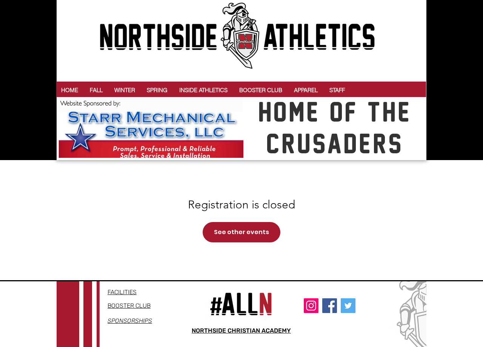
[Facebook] (329, 305)
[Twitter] (348, 305)
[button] (96, 90)
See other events (241, 232)
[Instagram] (311, 305)
